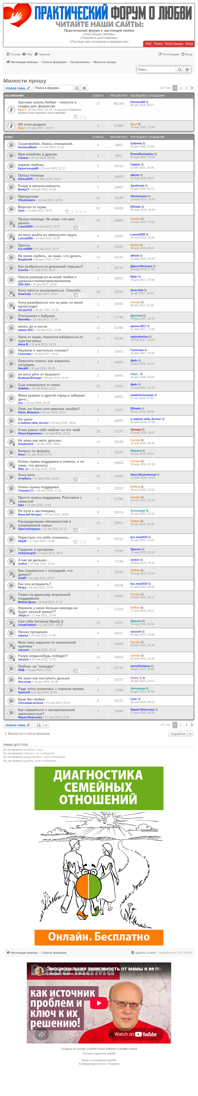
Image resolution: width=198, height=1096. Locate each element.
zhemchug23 (27, 553)
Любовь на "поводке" (36, 666)
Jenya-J (23, 615)
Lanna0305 (25, 226)
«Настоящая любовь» (99, 34)
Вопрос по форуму (34, 451)
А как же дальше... (33, 560)
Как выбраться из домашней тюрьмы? (50, 266)
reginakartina (139, 336)
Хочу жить (26, 475)
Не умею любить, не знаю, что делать (49, 256)
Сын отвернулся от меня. (39, 385)
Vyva (21, 210)
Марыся (136, 450)
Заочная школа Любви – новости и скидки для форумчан (47, 104)
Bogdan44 (25, 259)
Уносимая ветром (30, 702)
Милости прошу (24, 81)
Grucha (23, 269)
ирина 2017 (26, 329)
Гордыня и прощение (36, 549)
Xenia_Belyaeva (28, 412)
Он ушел (25, 419)
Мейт (133, 276)
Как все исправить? (34, 584)
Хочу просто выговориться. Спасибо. (49, 290)
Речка (22, 587)
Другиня (136, 315)
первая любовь (31, 165)
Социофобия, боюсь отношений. (45, 144)
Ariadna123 (25, 443)
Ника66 (23, 368)
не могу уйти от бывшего (39, 374)
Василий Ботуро (30, 514)
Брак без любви (31, 699)
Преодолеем (28, 196)
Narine (134, 245)
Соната (23, 157)
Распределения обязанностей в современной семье (44, 523)
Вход (189, 44)
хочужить (24, 478)
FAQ (148, 44)
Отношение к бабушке (36, 316)
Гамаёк (135, 164)
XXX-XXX (24, 284)
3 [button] (186, 88)
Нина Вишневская (143, 474)
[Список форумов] (99, 16)
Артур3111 (25, 309)
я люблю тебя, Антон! (33, 422)
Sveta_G (136, 677)
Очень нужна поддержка (38, 487)
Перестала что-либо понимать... (44, 537)
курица (23, 635)
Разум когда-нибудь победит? (43, 656)
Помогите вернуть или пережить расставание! (49, 111)
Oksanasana (26, 199)
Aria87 (22, 578)
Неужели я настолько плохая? (43, 350)
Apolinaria (137, 185)
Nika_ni (23, 468)
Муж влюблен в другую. (38, 154)
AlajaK (22, 540)
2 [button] (181, 88)
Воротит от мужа (32, 207)
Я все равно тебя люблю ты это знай (49, 430)
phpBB (90, 1048)
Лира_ (134, 373)
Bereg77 (23, 189)
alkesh (134, 175)
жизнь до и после (32, 326)
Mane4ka (24, 319)
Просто (24, 245)
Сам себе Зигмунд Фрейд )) (40, 621)
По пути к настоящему (36, 511)
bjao (21, 504)
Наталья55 (137, 101)
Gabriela (136, 143)
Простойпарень (29, 528)
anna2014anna (140, 666)
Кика (21, 454)
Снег (133, 698)
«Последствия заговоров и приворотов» (99, 41)
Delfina (135, 486)
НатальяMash (27, 147)
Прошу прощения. (33, 632)
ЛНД (21, 669)
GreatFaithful (27, 624)
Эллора (135, 429)
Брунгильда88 (28, 168)
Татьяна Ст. (26, 490)
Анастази (24, 293)
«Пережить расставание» (99, 37)
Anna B (23, 344)
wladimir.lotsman (142, 395)
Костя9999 (25, 248)
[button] (192, 88)
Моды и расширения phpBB (99, 1060)
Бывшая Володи (30, 377)
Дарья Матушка (141, 266)
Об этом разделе (32, 124)
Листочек (24, 681)
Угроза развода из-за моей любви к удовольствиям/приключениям (47, 279)
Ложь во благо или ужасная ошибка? (49, 409)
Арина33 (24, 692)
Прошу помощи (31, 175)
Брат (21, 109)
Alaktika (23, 388)
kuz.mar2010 (138, 537)
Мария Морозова (30, 717)
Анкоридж (137, 510)
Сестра (135, 218)
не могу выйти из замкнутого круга (47, 235)
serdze (22, 563)
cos (20, 402)
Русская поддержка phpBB (99, 1053)
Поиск (158, 44)
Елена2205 (25, 178)
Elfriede (135, 206)
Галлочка (24, 353)
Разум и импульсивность (39, 186)
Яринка (135, 549)
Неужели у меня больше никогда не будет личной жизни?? (47, 610)
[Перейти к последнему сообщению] (147, 101)
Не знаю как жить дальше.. (40, 440)
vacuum (135, 631)
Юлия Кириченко (30, 433)
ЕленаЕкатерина (142, 153)
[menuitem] (27, 54)
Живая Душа (27, 601)
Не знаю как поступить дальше (44, 678)
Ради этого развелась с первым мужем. (51, 689)
